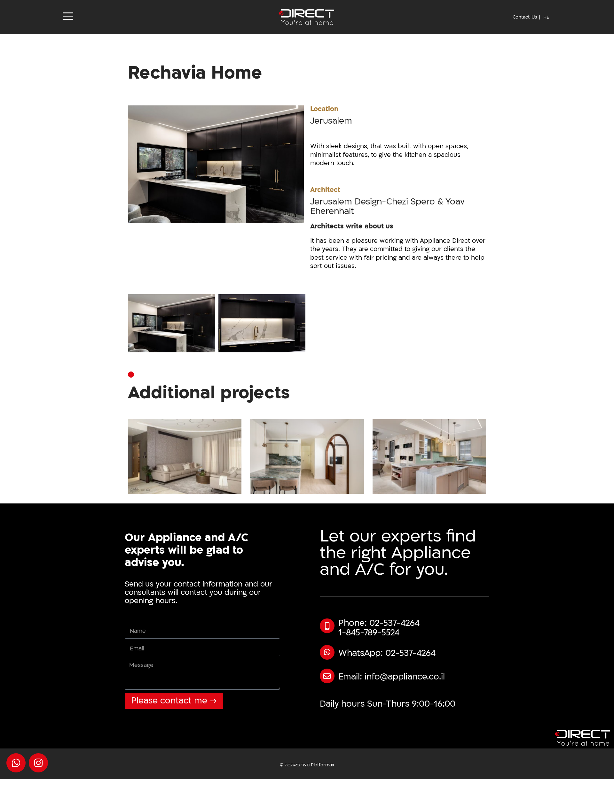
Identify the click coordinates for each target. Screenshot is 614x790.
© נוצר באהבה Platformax (307, 765)
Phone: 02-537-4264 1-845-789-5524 (379, 628)
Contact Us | (526, 17)
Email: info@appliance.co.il (391, 677)
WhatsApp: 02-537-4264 (387, 653)
